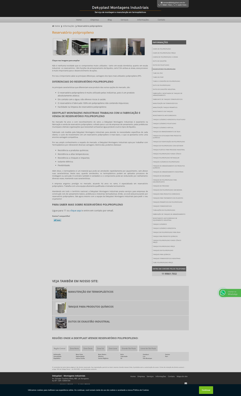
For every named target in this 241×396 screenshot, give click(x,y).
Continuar (206, 390)
